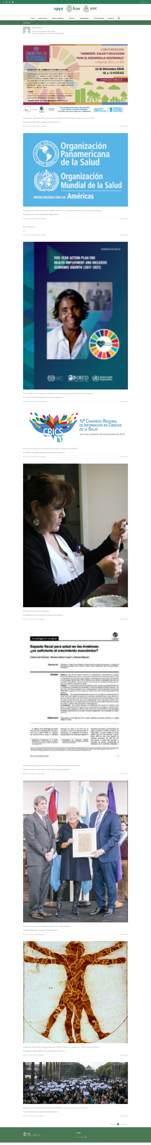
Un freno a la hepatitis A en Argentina (36, 611)
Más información (124, 126)
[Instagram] (80, 1137)
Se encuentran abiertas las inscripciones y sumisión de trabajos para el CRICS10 (50, 448)
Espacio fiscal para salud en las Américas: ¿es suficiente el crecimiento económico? (51, 765)
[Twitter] (83, 1137)
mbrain (26, 126)
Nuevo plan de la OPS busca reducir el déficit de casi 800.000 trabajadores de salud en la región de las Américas (62, 210)
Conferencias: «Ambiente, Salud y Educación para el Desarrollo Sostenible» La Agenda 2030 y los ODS (58, 118)
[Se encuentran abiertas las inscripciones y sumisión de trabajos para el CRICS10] (75, 426)
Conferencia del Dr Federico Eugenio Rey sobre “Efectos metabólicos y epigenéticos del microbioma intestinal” (61, 1047)
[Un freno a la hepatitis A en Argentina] (75, 535)
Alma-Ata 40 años (29, 227)
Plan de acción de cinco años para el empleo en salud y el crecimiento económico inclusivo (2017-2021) (58, 393)
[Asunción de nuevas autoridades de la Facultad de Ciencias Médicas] (75, 851)
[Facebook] (77, 1137)
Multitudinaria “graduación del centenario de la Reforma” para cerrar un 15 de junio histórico (55, 1108)
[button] (119, 18)
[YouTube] (85, 1137)
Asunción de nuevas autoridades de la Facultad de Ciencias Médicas (46, 926)
